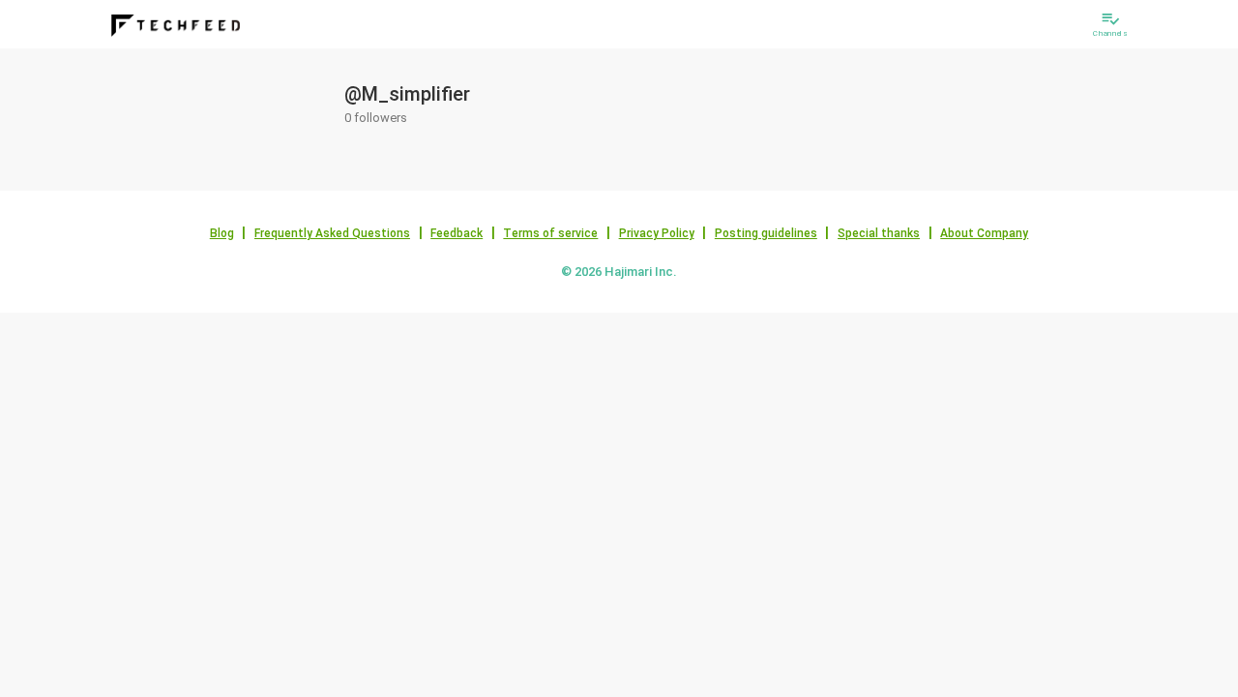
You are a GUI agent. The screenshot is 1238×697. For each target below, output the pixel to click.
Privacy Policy (656, 233)
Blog (222, 233)
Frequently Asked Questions (332, 233)
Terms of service (550, 233)
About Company (984, 233)
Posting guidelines (766, 233)
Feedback (456, 233)
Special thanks (879, 233)
